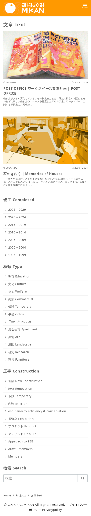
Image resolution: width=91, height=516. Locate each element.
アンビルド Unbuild (22, 434)
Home (7, 495)
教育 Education (19, 276)
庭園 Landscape (20, 344)
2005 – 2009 (17, 240)
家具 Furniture (18, 359)
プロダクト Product (22, 426)
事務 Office (16, 314)
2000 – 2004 (17, 247)
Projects (21, 495)
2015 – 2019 (17, 225)
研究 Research (18, 352)
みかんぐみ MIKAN (21, 505)
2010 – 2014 (17, 232)
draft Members (20, 449)
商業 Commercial (20, 299)
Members (15, 456)
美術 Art (14, 337)
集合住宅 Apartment (22, 329)
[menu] (85, 5)
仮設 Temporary (20, 306)
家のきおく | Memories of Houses (32, 173)
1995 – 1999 (17, 255)
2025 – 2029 (17, 210)
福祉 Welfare (17, 291)
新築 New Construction (25, 381)
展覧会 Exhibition (21, 419)
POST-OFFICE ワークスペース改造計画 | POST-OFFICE (42, 90)
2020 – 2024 (17, 217)
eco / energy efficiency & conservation (37, 411)
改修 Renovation (20, 389)
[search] (82, 478)
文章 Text (36, 495)
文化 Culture (17, 284)
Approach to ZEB (20, 441)
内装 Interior (17, 404)
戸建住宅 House (19, 322)
